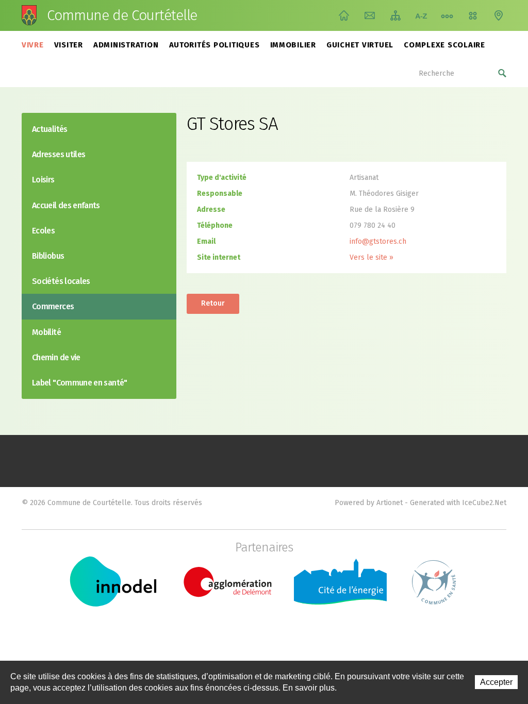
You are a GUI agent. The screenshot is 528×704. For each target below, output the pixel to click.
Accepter (496, 682)
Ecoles (43, 231)
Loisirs (43, 180)
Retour (213, 303)
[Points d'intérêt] (498, 15)
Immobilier (293, 44)
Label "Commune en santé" (79, 383)
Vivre (33, 44)
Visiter (68, 44)
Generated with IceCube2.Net (458, 502)
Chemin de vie (447, 15)
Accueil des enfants (66, 205)
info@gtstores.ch (378, 241)
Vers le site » (371, 257)
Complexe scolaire (444, 44)
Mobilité (46, 332)
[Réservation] (473, 15)
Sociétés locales (61, 281)
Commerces (53, 306)
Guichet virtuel (359, 44)
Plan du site (395, 15)
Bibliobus (48, 256)
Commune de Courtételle (122, 15)
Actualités (50, 129)
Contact (369, 15)
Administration (126, 44)
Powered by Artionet (369, 502)
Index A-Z (421, 15)
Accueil (344, 15)
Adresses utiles (58, 154)
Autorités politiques (214, 44)
